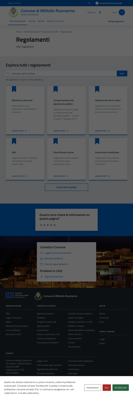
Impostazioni (93, 387)
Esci (107, 387)
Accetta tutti (121, 387)
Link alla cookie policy (28, 393)
